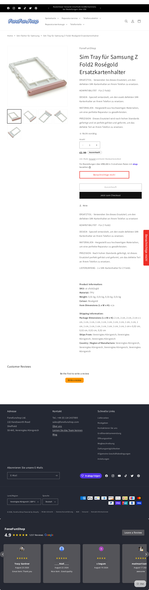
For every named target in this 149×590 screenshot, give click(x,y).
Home (10, 35)
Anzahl (82, 139)
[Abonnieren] (56, 475)
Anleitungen (103, 459)
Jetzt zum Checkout (110, 195)
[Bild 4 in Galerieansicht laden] (61, 116)
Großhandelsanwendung (109, 433)
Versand (92, 159)
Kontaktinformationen (99, 512)
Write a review (74, 380)
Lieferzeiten (103, 417)
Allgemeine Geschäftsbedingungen (114, 453)
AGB (77, 512)
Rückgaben (103, 423)
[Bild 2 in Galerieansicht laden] (30, 116)
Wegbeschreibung (106, 443)
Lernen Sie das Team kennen (68, 430)
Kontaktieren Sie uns (107, 428)
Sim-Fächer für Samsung (28, 35)
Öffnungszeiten (105, 438)
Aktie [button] (85, 205)
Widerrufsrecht (47, 512)
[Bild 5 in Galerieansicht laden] (14, 132)
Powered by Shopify (31, 512)
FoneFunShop (18, 512)
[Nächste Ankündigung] (100, 8)
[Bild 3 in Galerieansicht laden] (45, 116)
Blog (55, 434)
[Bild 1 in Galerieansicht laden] (14, 116)
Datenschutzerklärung (64, 512)
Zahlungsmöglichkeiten (109, 448)
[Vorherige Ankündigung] (48, 8)
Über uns (57, 426)
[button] (51, 18)
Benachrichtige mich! (104, 174)
